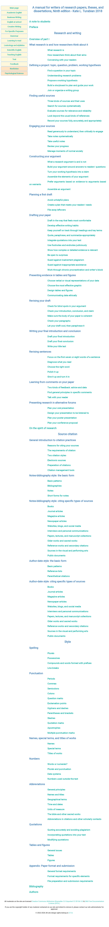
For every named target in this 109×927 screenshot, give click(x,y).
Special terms (54, 748)
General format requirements (61, 871)
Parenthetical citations (58, 576)
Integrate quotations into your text (64, 240)
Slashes (51, 718)
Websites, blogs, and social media (64, 526)
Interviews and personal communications (67, 531)
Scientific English (14, 50)
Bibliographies (54, 485)
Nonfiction (14, 69)
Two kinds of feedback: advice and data (67, 387)
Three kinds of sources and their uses (66, 101)
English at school (14, 22)
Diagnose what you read (59, 362)
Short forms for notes (58, 495)
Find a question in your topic (61, 70)
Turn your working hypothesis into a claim (68, 171)
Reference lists (54, 571)
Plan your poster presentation (62, 417)
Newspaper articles (57, 521)
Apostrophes (53, 728)
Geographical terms (57, 799)
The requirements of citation (61, 450)
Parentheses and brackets (60, 713)
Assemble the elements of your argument (67, 176)
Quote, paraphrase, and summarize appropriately (71, 235)
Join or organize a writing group (63, 90)
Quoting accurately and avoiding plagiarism (68, 829)
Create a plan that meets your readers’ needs (69, 204)
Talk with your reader (57, 397)
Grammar (14, 36)
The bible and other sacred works (63, 814)
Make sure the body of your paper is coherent (69, 316)
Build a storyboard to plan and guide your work (70, 85)
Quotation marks (55, 723)
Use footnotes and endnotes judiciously (67, 245)
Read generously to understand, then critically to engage (75, 131)
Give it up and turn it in (58, 376)
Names (50, 743)
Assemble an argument (58, 189)
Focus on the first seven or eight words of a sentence (73, 357)
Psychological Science (14, 73)
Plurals (50, 653)
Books (50, 506)
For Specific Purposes (14, 31)
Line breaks (53, 668)
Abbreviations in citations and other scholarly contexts (74, 819)
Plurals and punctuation (59, 769)
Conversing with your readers (61, 60)
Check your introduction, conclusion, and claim (70, 311)
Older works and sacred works (62, 540)
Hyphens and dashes (57, 708)
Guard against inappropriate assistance (66, 264)
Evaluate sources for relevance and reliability (69, 110)
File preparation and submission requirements (70, 881)
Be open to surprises (57, 255)
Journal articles (55, 511)
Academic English (14, 12)
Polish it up (53, 371)
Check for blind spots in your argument (66, 306)
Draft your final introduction (61, 336)
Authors (33, 891)
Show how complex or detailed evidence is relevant (72, 250)
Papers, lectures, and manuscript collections (69, 536)
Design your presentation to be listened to (68, 413)
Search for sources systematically (64, 106)
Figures (51, 860)
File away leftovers (56, 209)
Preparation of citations (59, 465)
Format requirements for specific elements (68, 876)
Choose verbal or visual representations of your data (73, 280)
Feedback (14, 64)
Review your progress (58, 146)
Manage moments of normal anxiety (65, 151)
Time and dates (55, 804)
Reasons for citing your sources (63, 445)
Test (14, 59)
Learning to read (14, 41)
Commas (51, 683)
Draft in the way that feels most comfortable (69, 220)
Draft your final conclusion (60, 341)
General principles (56, 789)
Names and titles (55, 794)
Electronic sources (56, 460)
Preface (33, 27)
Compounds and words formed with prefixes (69, 663)
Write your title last (56, 346)
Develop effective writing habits (63, 225)
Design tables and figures (60, 290)
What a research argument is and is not (66, 161)
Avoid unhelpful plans (58, 200)
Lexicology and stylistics (14, 45)
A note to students (39, 21)
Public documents (56, 555)
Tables (50, 855)
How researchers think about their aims (66, 55)
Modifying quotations (58, 839)
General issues (54, 850)
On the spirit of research (43, 428)
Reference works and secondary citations (67, 545)
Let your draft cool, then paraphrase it (65, 325)
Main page (14, 8)
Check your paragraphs (58, 321)
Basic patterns (54, 481)
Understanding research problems (64, 75)
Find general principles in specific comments (69, 392)
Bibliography (36, 886)
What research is (55, 50)
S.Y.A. (71, 913)
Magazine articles (56, 516)
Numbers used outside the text (62, 778)
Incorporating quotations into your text (66, 834)
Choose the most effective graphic (64, 285)
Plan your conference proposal (62, 422)
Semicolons (53, 688)
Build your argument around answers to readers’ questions (76, 166)
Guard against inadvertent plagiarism (65, 260)
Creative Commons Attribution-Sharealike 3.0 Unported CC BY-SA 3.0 (57, 901)
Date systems (54, 774)
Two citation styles (56, 455)
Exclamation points (56, 703)
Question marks (55, 698)
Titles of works (54, 753)
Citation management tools (60, 470)
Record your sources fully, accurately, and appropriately (74, 120)
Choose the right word (58, 366)
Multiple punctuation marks (61, 733)
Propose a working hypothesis (62, 80)
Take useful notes (56, 141)
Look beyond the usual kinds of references (68, 115)
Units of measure (55, 809)
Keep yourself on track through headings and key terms (74, 230)
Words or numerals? (57, 764)
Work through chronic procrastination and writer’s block (75, 269)
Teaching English (14, 55)
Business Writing (14, 17)
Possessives (53, 658)
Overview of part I (39, 39)
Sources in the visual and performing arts (67, 550)
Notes (50, 490)
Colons (50, 693)
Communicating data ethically (62, 295)
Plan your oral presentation (60, 408)
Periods (51, 678)
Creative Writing (14, 26)
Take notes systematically (60, 136)
